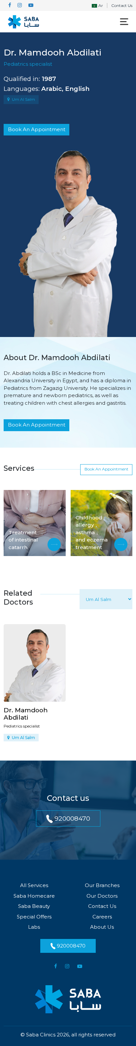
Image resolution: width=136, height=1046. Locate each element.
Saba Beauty (34, 906)
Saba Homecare (34, 896)
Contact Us (121, 5)
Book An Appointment (36, 129)
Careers (102, 917)
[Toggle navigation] (124, 22)
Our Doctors (102, 896)
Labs (34, 927)
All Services (34, 885)
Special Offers (34, 917)
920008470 (71, 818)
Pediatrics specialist (28, 64)
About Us (102, 927)
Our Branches (102, 885)
